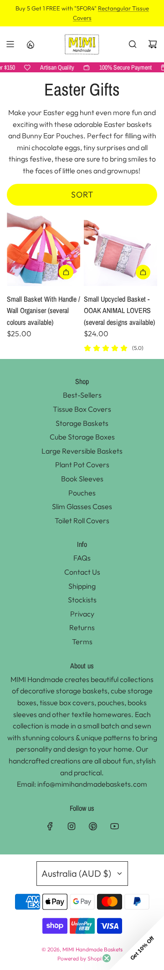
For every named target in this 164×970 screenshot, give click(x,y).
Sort (82, 194)
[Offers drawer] (30, 44)
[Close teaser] (106, 958)
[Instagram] (72, 826)
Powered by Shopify (82, 958)
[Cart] (153, 44)
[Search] (133, 44)
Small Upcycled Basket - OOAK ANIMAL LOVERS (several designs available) (119, 310)
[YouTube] (114, 826)
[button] (136, 942)
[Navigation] (10, 44)
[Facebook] (50, 826)
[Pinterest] (93, 826)
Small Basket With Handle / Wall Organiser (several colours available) (43, 310)
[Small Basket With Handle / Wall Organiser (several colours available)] (43, 249)
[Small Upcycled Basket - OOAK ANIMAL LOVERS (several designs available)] (120, 249)
